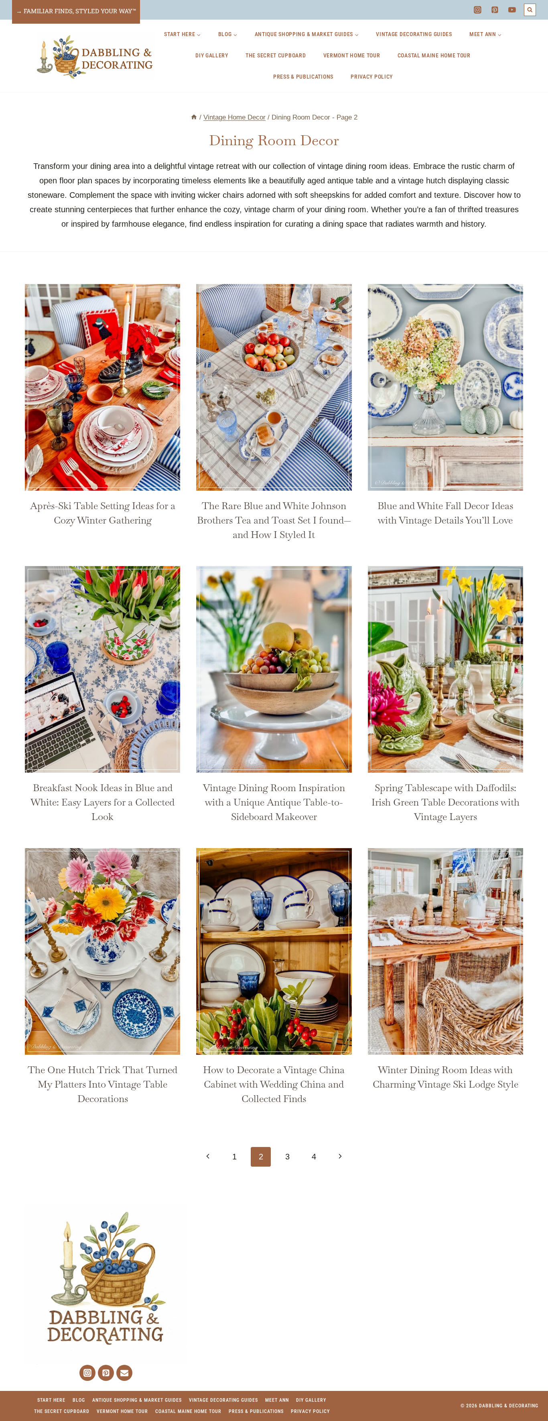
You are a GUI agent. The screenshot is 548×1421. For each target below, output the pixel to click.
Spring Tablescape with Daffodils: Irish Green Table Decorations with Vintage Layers (445, 802)
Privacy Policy (372, 76)
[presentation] (102, 387)
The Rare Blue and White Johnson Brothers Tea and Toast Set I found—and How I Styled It (274, 520)
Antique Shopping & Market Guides (137, 1400)
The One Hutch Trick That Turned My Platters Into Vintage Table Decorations (102, 1084)
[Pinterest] (495, 10)
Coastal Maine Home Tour (434, 55)
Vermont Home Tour (351, 55)
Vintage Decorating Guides (414, 34)
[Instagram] (477, 10)
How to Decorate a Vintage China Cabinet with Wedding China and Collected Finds (274, 1084)
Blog (79, 1400)
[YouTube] (512, 10)
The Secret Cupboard (276, 55)
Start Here (51, 1400)
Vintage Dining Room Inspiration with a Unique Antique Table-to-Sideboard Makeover (274, 802)
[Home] (194, 117)
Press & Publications (303, 76)
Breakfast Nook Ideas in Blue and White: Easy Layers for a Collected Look (102, 802)
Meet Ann (277, 1400)
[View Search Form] (530, 10)
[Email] (124, 1373)
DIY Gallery (211, 55)
